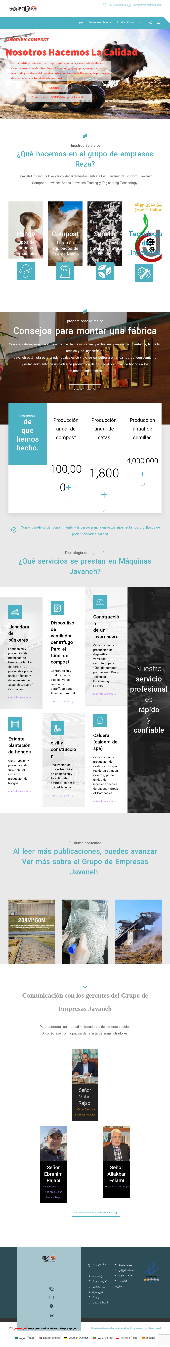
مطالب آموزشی (125, 1270)
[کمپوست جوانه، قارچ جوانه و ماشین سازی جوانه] (23, 9)
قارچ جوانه (97, 1292)
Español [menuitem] (150, 1338)
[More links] (142, 22)
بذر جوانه (96, 1297)
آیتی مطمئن (20, 1328)
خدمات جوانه (125, 1275)
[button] (25, 236)
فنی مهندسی (99, 1287)
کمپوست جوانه (99, 1281)
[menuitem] (25, 1338)
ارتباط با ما (97, 1276)
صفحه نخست (125, 1265)
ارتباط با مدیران (100, 1303)
